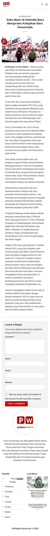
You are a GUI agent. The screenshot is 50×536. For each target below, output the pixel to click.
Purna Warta (22, 67)
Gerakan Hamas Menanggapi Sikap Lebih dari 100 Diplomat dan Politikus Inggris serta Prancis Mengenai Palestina (37, 493)
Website (8, 382)
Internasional (25, 16)
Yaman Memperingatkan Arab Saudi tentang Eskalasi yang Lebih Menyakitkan (37, 506)
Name (8, 359)
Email (8, 370)
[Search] (42, 4)
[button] (46, 4)
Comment (10, 337)
